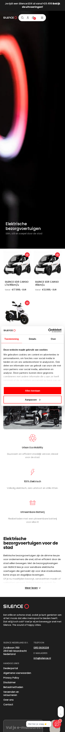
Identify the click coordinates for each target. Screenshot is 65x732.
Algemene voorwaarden (17, 673)
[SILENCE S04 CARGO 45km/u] (48, 264)
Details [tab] (32, 339)
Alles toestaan (32, 390)
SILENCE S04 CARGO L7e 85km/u (17, 283)
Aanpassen (31, 399)
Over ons (8, 699)
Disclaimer (9, 682)
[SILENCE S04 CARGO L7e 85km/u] (17, 264)
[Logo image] (10, 17)
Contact (8, 704)
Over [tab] (53, 339)
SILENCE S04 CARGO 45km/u (47, 283)
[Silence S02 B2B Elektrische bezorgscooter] (17, 313)
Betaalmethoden (13, 687)
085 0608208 (41, 647)
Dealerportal (10, 668)
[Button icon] (27, 254)
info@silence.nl (42, 658)
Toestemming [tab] (11, 339)
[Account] (28, 17)
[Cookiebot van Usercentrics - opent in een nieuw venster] (48, 330)
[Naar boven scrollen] (60, 709)
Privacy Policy (11, 677)
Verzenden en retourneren (11, 693)
